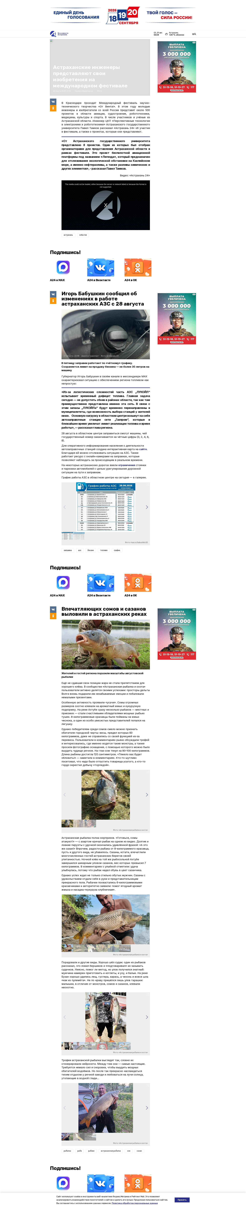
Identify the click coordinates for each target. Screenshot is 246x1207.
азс (79, 550)
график (117, 550)
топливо (103, 550)
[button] (147, 507)
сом (128, 1151)
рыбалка (67, 1151)
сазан (139, 1151)
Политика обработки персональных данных (135, 1203)
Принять (182, 1200)
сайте (143, 449)
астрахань (68, 235)
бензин (91, 550)
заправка (68, 550)
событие (83, 235)
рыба (79, 1151)
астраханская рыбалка (111, 1151)
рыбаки (91, 1151)
